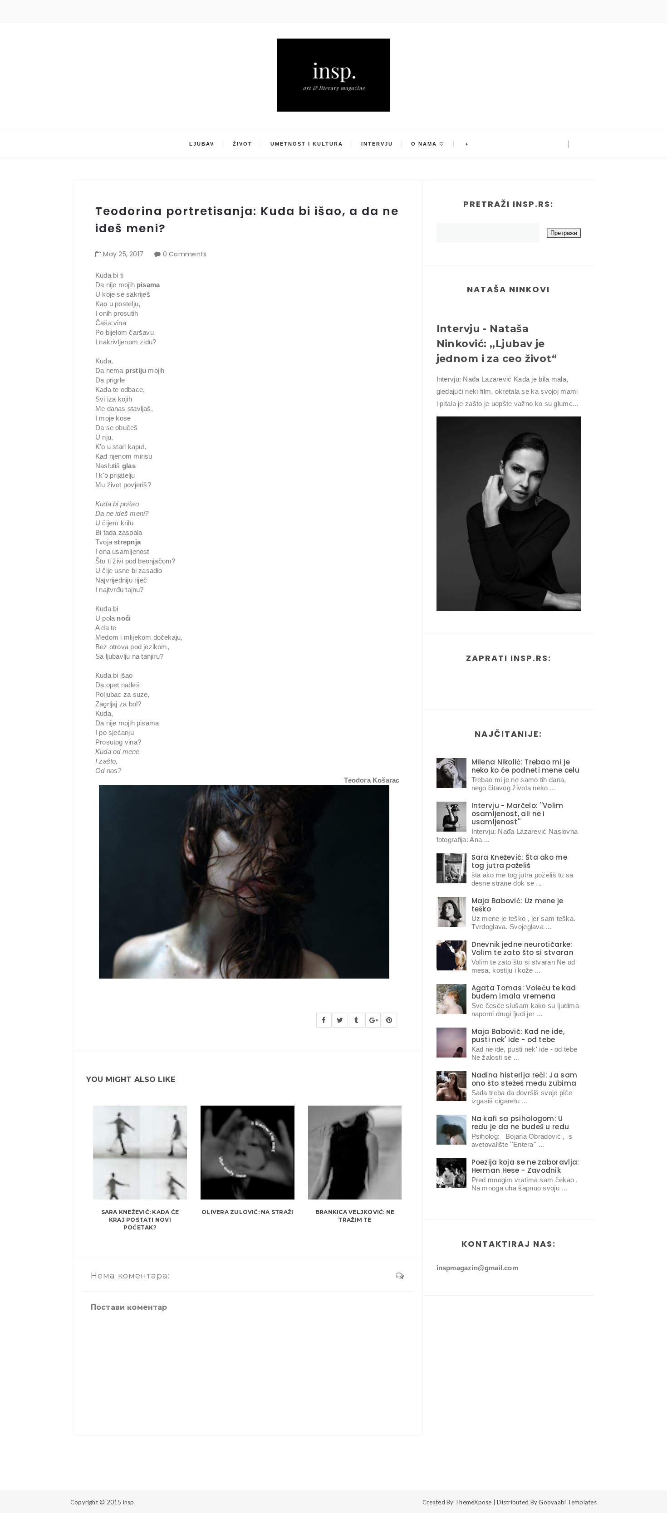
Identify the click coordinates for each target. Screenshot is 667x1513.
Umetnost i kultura (306, 144)
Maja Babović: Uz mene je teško (517, 905)
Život (242, 144)
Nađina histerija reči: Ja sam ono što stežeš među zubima (524, 1079)
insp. (129, 1502)
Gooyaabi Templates (568, 1502)
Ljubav (201, 144)
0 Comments (185, 254)
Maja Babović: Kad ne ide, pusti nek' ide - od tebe (518, 1035)
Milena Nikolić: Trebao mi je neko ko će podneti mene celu (525, 766)
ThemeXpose (473, 1502)
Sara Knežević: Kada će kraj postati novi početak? (140, 1220)
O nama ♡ (428, 144)
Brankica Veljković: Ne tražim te (354, 1216)
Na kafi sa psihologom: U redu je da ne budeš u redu (520, 1122)
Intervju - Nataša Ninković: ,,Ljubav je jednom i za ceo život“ (496, 344)
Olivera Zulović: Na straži (247, 1212)
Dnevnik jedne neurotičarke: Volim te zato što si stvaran (522, 948)
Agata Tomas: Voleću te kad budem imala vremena (523, 992)
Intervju (377, 144)
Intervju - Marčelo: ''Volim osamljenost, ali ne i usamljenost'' (517, 814)
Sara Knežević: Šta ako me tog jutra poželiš (519, 861)
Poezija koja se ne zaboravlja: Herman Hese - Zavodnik (525, 1166)
